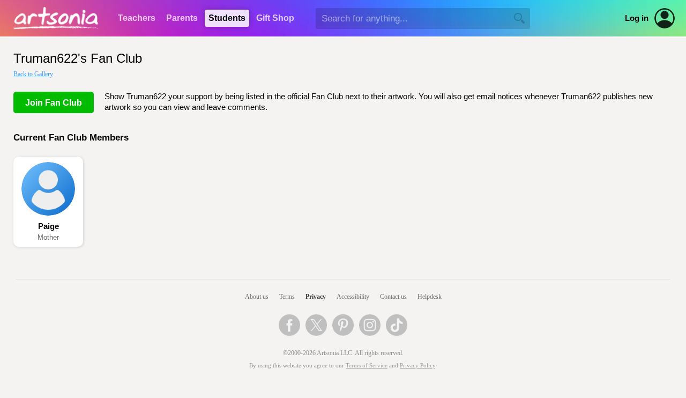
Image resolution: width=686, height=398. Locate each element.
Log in (636, 18)
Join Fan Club (53, 102)
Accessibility (353, 296)
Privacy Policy (417, 365)
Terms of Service (366, 365)
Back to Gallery (33, 74)
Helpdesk (429, 296)
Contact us (393, 296)
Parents (182, 18)
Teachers (136, 18)
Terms (287, 296)
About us (257, 296)
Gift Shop (275, 18)
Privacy (315, 296)
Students (226, 18)
